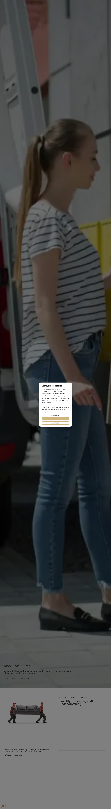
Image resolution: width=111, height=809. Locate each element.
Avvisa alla (55, 423)
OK (55, 419)
